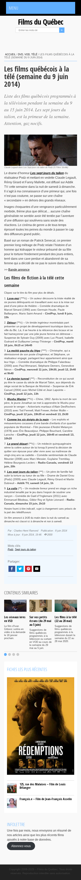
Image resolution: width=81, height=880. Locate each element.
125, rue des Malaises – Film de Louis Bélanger (43, 786)
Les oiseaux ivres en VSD (14, 619)
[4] (17, 654)
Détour (11, 322)
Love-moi (13, 298)
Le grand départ (17, 443)
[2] (9, 654)
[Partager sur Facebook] (11, 569)
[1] (5, 654)
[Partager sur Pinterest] (28, 569)
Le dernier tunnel (18, 378)
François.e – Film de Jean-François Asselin (46, 799)
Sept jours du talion (25, 549)
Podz (10, 549)
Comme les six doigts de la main (28, 419)
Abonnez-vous (21, 846)
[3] (13, 654)
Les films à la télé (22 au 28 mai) (66, 619)
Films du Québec (40, 21)
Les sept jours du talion (22, 471)
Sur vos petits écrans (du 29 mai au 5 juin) (40, 621)
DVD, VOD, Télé (27, 54)
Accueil (10, 54)
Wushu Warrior (16, 399)
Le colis (12, 488)
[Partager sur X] (20, 569)
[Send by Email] (36, 569)
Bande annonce (19, 269)
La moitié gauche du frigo (23, 350)
